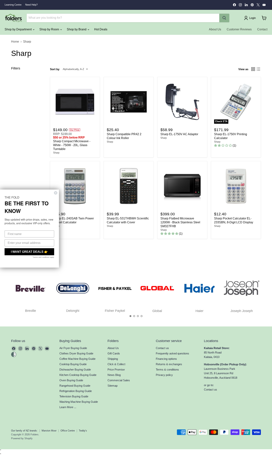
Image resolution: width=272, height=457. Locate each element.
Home (15, 41)
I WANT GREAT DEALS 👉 (33, 251)
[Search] (224, 18)
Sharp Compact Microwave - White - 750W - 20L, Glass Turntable (71, 145)
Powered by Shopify (22, 438)
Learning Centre (13, 5)
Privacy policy (164, 374)
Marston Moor (49, 430)
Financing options (166, 358)
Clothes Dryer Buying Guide (76, 353)
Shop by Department (18, 29)
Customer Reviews (239, 29)
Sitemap (112, 385)
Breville (30, 311)
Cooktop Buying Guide (73, 364)
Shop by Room (49, 29)
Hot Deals (100, 29)
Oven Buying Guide (71, 380)
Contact (262, 29)
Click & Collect (116, 364)
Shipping (113, 358)
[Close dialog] (59, 193)
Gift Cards (114, 353)
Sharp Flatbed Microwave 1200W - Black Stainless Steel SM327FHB (180, 222)
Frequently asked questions (172, 353)
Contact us (162, 348)
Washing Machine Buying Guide (78, 401)
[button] (130, 316)
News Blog (114, 374)
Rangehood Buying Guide (74, 385)
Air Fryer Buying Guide (73, 348)
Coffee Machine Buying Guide (77, 358)
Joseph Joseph (242, 311)
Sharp (56, 152)
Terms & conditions (167, 369)
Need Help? (31, 5)
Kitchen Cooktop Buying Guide (77, 374)
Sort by (54, 69)
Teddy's (83, 430)
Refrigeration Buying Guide (75, 391)
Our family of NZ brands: (24, 430)
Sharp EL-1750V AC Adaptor (179, 134)
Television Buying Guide (73, 396)
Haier (199, 311)
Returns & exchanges (169, 364)
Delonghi (72, 311)
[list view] (258, 69)
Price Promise (116, 369)
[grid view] (253, 69)
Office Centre (68, 430)
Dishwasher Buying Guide (75, 369)
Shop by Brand (77, 29)
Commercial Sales (119, 380)
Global (157, 311)
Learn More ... (67, 407)
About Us (215, 29)
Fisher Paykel (115, 311)
